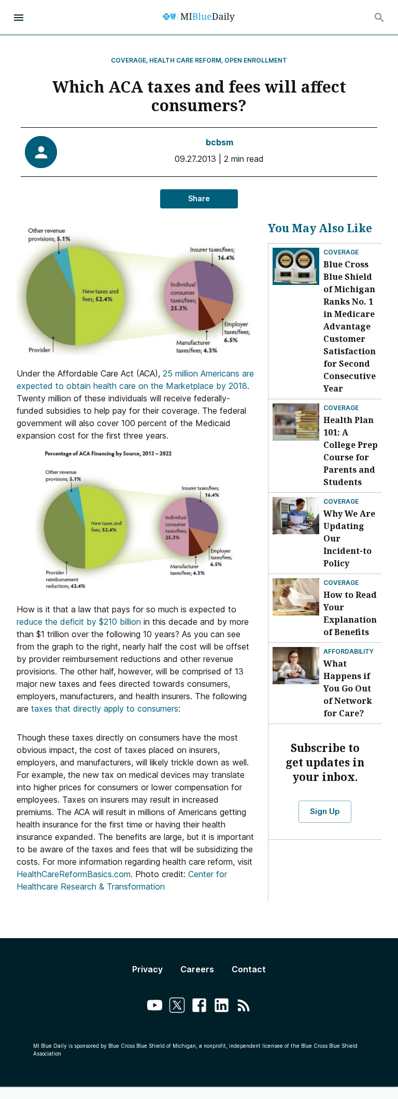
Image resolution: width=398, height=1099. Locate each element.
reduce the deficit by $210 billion (79, 621)
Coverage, (129, 60)
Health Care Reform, (186, 60)
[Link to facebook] (199, 1006)
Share (199, 198)
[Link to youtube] (155, 1006)
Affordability (348, 651)
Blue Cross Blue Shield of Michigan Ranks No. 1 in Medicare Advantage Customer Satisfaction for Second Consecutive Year (349, 326)
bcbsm (219, 142)
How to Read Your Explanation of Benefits (350, 613)
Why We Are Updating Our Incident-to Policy (349, 538)
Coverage (341, 252)
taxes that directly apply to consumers (104, 708)
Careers (197, 969)
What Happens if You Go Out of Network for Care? (347, 688)
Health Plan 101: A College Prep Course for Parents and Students (350, 451)
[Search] (379, 17)
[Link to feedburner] (244, 1006)
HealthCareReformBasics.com (74, 874)
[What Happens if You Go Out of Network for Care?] (296, 665)
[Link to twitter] (177, 1006)
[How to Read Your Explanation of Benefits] (296, 596)
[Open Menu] (18, 17)
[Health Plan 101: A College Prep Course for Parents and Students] (296, 422)
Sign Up (325, 811)
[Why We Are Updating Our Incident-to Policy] (296, 515)
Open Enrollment (255, 60)
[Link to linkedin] (221, 1006)
